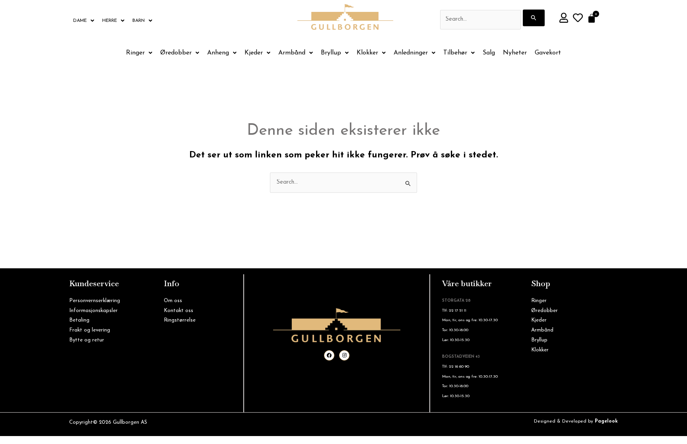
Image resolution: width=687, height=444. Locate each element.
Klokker (367, 53)
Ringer (135, 53)
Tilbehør (455, 53)
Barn (138, 20)
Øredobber (176, 53)
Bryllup (331, 53)
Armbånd (291, 53)
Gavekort (548, 53)
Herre (109, 20)
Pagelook (606, 421)
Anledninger (411, 53)
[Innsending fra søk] (534, 18)
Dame (80, 20)
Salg (489, 53)
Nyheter (515, 53)
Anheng (218, 53)
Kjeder (254, 53)
